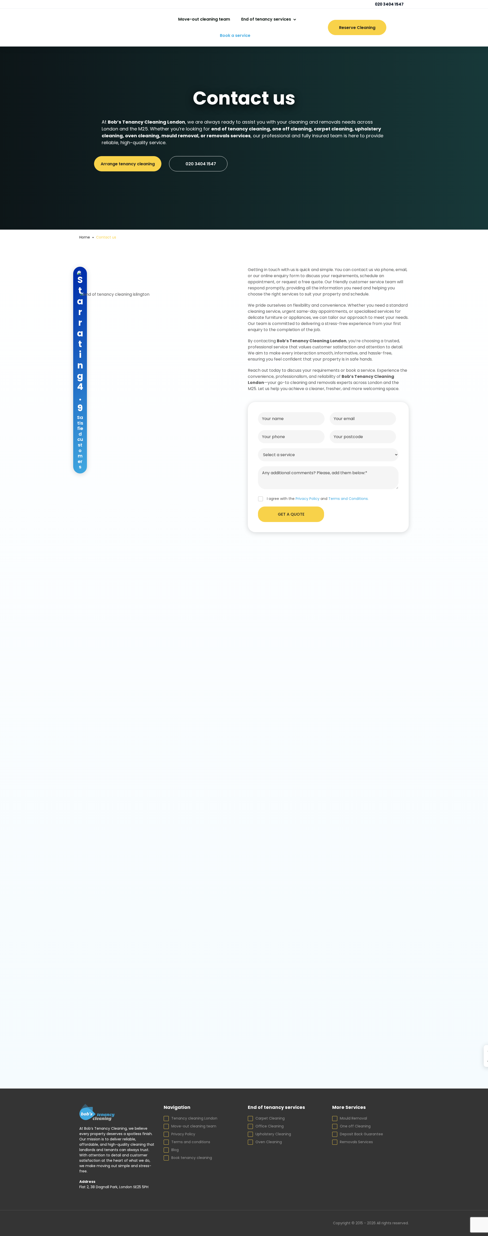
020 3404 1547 (389, 4)
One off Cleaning (355, 1126)
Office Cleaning (269, 1126)
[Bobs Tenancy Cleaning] (113, 27)
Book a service (235, 35)
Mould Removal (353, 1118)
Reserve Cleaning (357, 28)
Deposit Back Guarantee (361, 1134)
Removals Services (356, 1141)
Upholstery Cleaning (273, 1134)
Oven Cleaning (268, 1141)
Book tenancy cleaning (191, 1157)
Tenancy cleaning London (194, 1118)
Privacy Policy (183, 1134)
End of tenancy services (266, 19)
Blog (175, 1149)
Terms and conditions (190, 1141)
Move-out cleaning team (204, 19)
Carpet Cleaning (270, 1118)
